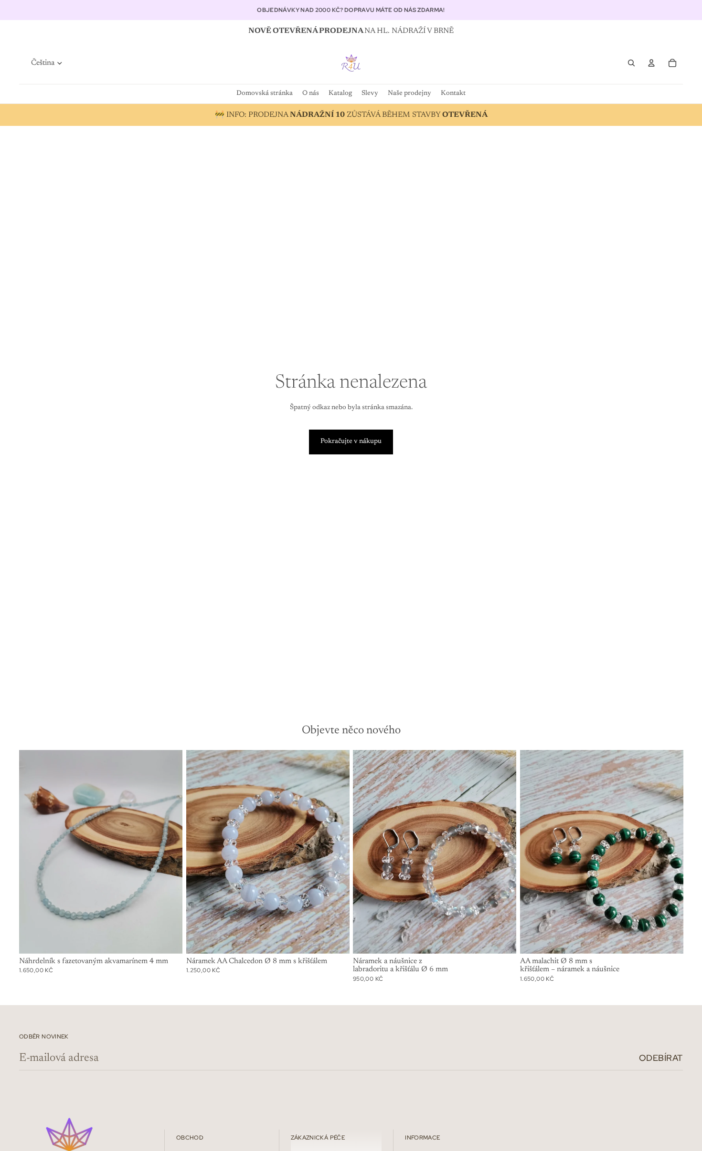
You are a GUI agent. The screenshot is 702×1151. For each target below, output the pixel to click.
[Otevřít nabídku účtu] (651, 62)
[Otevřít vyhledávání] (631, 62)
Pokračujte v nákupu (351, 441)
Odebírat (661, 1057)
